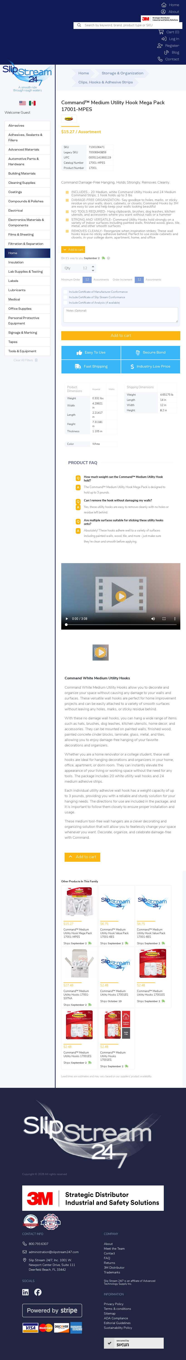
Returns (109, 1263)
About (172, 12)
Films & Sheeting (21, 234)
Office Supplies (20, 309)
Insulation (16, 262)
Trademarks (112, 1272)
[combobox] (127, 25)
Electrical (15, 210)
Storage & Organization (122, 73)
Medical (14, 299)
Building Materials (22, 173)
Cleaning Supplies (21, 183)
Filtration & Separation (25, 244)
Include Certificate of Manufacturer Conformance (98, 292)
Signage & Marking (22, 333)
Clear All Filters (24, 360)
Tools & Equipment (22, 351)
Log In (173, 39)
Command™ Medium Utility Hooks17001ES (113, 1056)
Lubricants (17, 290)
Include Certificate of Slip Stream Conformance (97, 297)
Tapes (12, 342)
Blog (174, 52)
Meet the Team (114, 1249)
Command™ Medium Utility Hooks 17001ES (114, 993)
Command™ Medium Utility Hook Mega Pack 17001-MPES (78, 933)
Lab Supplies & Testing (25, 272)
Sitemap (109, 1313)
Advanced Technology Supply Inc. (129, 1282)
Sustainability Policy (118, 1328)
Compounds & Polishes (26, 201)
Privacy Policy (113, 1304)
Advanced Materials (23, 149)
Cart (171, 32)
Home (173, 5)
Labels (13, 281)
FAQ (107, 1258)
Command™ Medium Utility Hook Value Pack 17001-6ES (114, 933)
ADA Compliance (116, 1318)
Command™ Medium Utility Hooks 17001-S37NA (76, 995)
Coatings (15, 192)
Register (171, 46)
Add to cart (74, 249)
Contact (171, 59)
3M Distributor (114, 1268)
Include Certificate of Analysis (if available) (94, 303)
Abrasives (16, 126)
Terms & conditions (117, 1309)
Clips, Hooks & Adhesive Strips (105, 82)
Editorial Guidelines (117, 1323)
